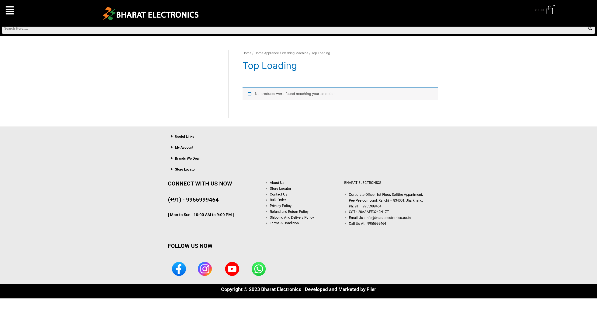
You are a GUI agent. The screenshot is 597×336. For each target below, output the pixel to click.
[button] (32, 10)
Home (247, 53)
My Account (184, 147)
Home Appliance (266, 53)
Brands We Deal (187, 158)
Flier (371, 289)
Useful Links (184, 136)
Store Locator (185, 169)
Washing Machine (295, 53)
